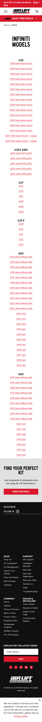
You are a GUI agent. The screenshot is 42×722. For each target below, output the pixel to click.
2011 (21, 196)
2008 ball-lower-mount (21, 63)
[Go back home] (21, 11)
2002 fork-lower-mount (21, 130)
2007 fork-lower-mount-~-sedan (21, 141)
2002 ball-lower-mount (21, 89)
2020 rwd (21, 339)
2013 (21, 191)
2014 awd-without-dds (21, 262)
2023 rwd (21, 313)
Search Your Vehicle (21, 491)
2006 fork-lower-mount (21, 125)
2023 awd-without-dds (21, 308)
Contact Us (28, 584)
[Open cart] (36, 11)
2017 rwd (21, 355)
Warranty (27, 570)
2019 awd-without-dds (21, 288)
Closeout (8, 585)
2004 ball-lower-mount (21, 79)
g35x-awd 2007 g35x (21, 153)
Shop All (7, 559)
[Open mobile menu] (5, 11)
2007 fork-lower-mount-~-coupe (21, 136)
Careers (7, 605)
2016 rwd (21, 360)
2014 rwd (21, 365)
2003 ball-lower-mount (21, 84)
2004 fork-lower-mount (21, 115)
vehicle (6, 25)
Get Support (28, 559)
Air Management (11, 567)
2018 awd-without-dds (21, 282)
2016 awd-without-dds (21, 272)
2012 (21, 186)
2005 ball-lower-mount (21, 74)
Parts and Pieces (11, 577)
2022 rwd (21, 319)
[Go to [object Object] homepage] (21, 679)
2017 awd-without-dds (21, 277)
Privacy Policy (10, 617)
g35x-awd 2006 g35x (21, 158)
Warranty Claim (30, 580)
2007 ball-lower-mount (21, 94)
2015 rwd (21, 329)
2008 (21, 211)
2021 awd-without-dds (21, 298)
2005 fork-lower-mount (21, 120)
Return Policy (10, 613)
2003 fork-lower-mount (21, 110)
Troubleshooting (30, 591)
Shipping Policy (10, 620)
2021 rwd (21, 334)
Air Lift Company (11, 634)
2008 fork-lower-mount (21, 105)
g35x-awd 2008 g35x (21, 174)
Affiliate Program (11, 631)
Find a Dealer (29, 604)
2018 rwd (21, 350)
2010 (21, 201)
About (6, 602)
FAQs (25, 588)
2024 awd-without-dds (21, 257)
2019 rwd (21, 344)
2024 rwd (21, 324)
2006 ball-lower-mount (21, 68)
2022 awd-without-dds (21, 303)
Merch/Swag (9, 581)
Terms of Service (11, 609)
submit (21, 659)
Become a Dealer (30, 608)
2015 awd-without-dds (21, 267)
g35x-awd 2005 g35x (21, 163)
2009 (21, 206)
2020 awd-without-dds (21, 293)
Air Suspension (10, 563)
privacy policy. (21, 716)
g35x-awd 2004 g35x (21, 168)
